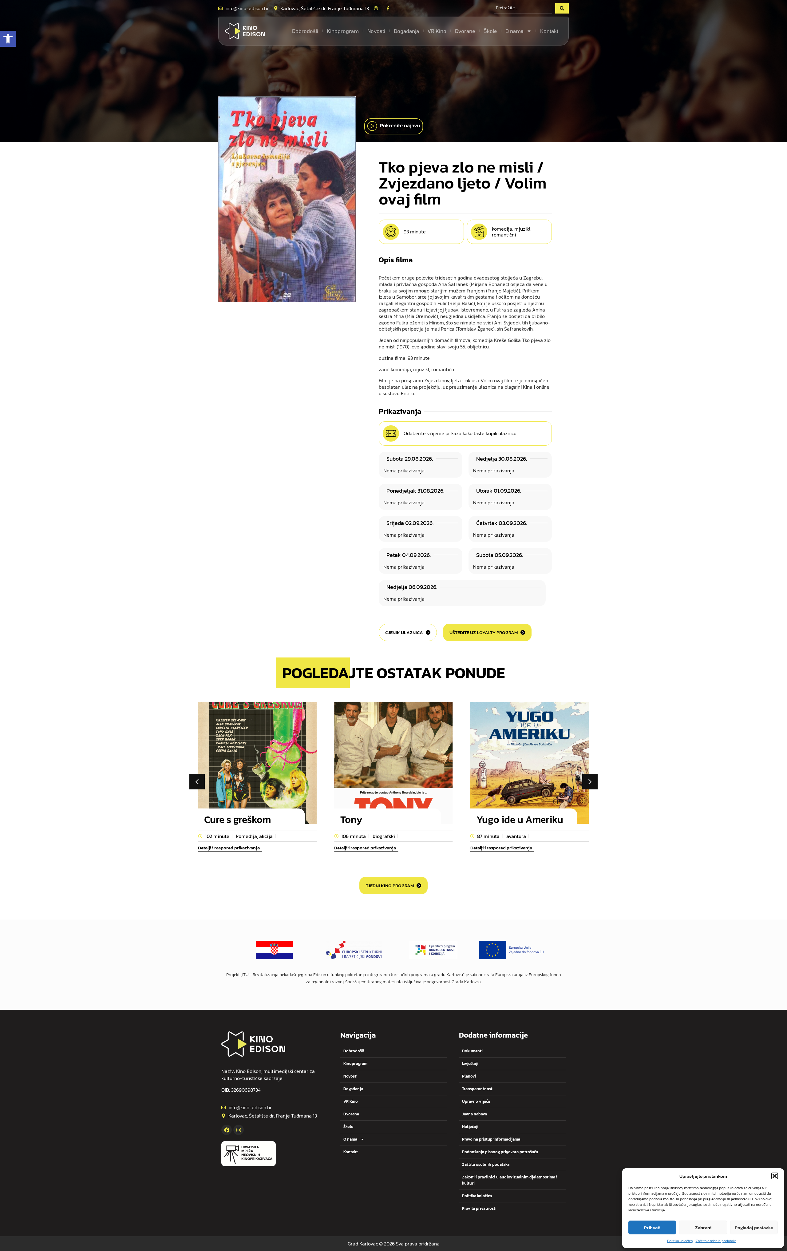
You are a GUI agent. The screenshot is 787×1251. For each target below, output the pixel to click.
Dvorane (465, 31)
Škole (490, 31)
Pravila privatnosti (479, 1208)
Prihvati (652, 1227)
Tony (351, 819)
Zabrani (703, 1227)
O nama (514, 31)
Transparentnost (477, 1089)
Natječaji (470, 1127)
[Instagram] (238, 1130)
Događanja (406, 31)
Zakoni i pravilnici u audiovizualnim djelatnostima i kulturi (509, 1180)
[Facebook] (226, 1130)
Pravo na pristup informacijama (491, 1139)
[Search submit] (562, 8)
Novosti (376, 31)
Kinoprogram (343, 31)
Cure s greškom (237, 819)
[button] (8, 39)
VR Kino (437, 31)
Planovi (469, 1076)
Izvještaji (470, 1063)
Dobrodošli (305, 31)
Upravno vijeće (476, 1101)
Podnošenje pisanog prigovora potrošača (500, 1152)
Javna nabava (474, 1114)
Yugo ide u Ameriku (520, 819)
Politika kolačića (680, 1241)
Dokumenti (472, 1051)
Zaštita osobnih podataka (716, 1241)
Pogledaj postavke (754, 1227)
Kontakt (549, 31)
